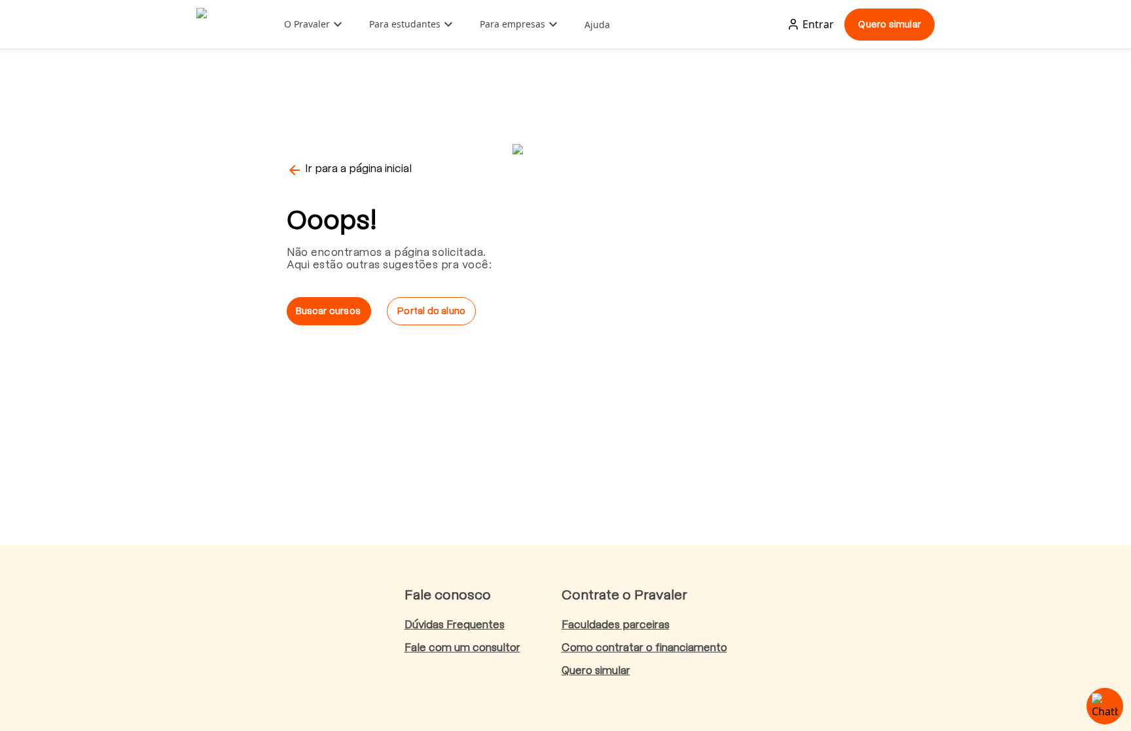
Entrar (818, 24)
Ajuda (597, 24)
